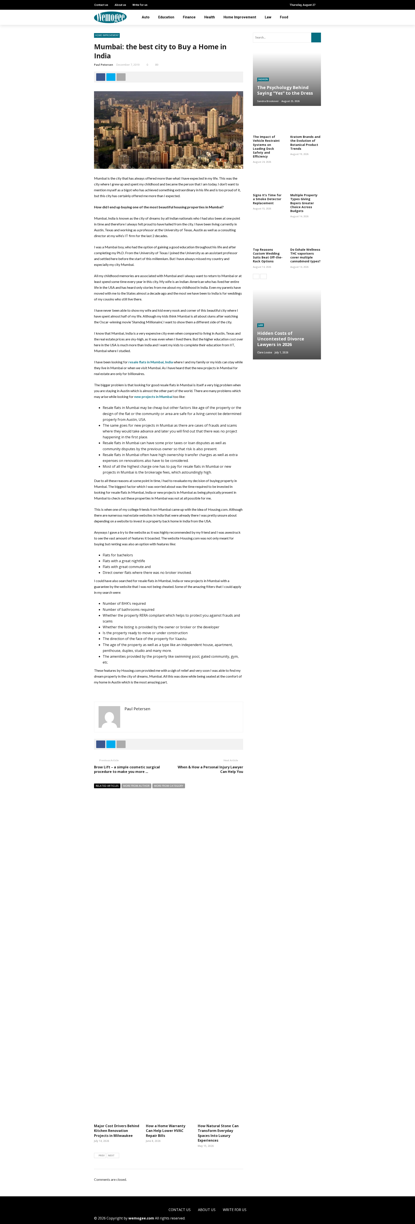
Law (268, 17)
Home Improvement (239, 17)
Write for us (139, 4)
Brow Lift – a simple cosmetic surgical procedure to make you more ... (127, 769)
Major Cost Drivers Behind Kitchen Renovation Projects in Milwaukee (116, 1130)
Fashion (263, 79)
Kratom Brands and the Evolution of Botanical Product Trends (305, 143)
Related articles (107, 786)
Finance (189, 17)
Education (166, 17)
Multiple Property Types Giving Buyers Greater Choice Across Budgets (304, 203)
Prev (102, 1155)
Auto (146, 17)
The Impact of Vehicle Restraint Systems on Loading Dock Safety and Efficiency (266, 146)
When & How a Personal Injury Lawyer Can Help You (210, 769)
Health (209, 17)
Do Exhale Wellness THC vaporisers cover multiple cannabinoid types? (305, 255)
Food (284, 17)
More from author (136, 786)
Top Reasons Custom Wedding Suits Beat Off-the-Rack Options (268, 255)
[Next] (263, 276)
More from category (168, 786)
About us (120, 4)
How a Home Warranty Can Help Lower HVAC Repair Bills (165, 1130)
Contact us (101, 4)
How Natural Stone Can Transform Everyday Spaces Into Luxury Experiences (218, 1133)
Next (111, 1155)
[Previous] (256, 276)
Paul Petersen (103, 65)
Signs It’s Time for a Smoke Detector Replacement (267, 199)
